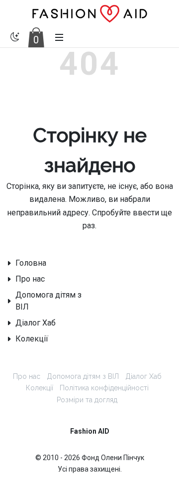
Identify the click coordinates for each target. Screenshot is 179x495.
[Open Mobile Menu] (59, 37)
